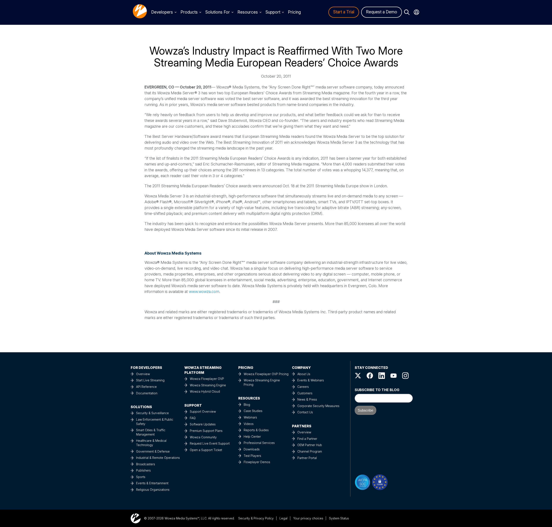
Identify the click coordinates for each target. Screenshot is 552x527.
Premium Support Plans (206, 431)
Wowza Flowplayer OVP (207, 379)
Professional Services (259, 443)
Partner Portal (307, 458)
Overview (143, 374)
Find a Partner (307, 438)
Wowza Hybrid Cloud (205, 391)
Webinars (250, 417)
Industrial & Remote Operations (158, 457)
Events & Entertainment (152, 483)
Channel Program (309, 451)
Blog (247, 404)
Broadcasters (145, 464)
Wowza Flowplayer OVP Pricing (266, 374)
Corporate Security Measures (318, 406)
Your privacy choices (308, 518)
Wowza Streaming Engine (208, 385)
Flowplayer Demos (257, 462)
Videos (249, 424)
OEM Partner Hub (309, 445)
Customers (304, 393)
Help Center (252, 436)
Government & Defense (153, 451)
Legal (283, 518)
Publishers (143, 470)
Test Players (252, 456)
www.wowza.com (204, 291)
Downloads (252, 449)
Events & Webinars (310, 380)
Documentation (146, 393)
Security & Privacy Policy (256, 518)
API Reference (146, 387)
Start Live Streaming (150, 380)
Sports (140, 477)
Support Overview (203, 411)
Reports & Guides (256, 430)
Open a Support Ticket (206, 450)
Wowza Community (203, 437)
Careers (303, 387)
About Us (303, 374)
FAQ (193, 418)
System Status (339, 518)
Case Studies (253, 411)
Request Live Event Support (210, 443)
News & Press (307, 399)
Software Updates (203, 424)
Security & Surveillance (152, 413)
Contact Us (305, 412)
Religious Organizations (152, 489)
